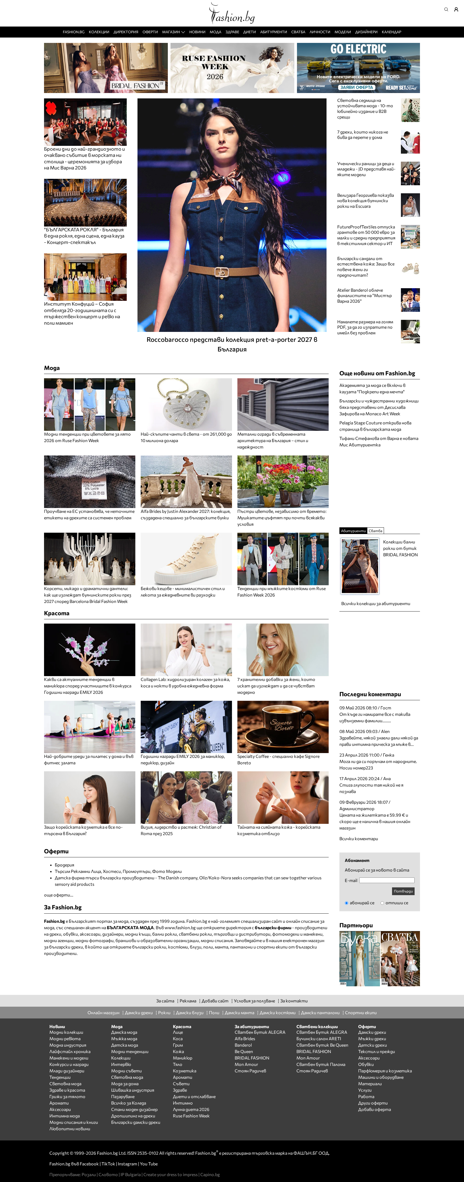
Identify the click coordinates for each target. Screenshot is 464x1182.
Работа (366, 1096)
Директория (126, 31)
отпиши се (396, 902)
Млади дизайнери (66, 1070)
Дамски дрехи (139, 1012)
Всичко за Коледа (128, 1102)
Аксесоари (60, 1109)
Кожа (178, 1051)
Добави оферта (374, 1109)
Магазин (171, 31)
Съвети (181, 1083)
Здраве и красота (67, 1089)
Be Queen (244, 1051)
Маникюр (182, 1057)
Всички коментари (358, 838)
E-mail (351, 880)
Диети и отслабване (194, 1096)
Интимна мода (64, 1115)
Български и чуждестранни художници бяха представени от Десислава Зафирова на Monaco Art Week (379, 407)
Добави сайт (215, 1000)
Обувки (366, 1064)
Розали (89, 1174)
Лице (178, 1032)
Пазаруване (123, 1096)
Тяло (177, 1064)
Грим (178, 1044)
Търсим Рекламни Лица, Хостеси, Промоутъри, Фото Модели (118, 871)
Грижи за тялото (67, 1096)
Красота (57, 613)
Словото (108, 1174)
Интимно (183, 1102)
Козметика (184, 1070)
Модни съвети (126, 1070)
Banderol (243, 1044)
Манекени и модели (68, 1057)
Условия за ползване (254, 1000)
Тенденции (60, 1077)
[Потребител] (458, 9)
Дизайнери (366, 31)
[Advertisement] (379, 486)
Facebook (89, 1163)
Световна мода (65, 1083)
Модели (343, 31)
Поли (214, 1012)
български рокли (149, 946)
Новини (197, 31)
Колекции (99, 31)
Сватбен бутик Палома (320, 1064)
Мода (215, 31)
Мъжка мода (124, 1038)
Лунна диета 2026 (191, 1109)
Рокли (164, 1012)
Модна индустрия (67, 1044)
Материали (370, 1083)
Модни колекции (66, 1032)
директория (238, 927)
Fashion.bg (74, 31)
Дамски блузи (190, 1012)
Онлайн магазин (103, 1012)
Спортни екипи (361, 1012)
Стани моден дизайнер (134, 1109)
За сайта (165, 1000)
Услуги (365, 1089)
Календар (391, 31)
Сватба (298, 31)
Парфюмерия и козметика (385, 1070)
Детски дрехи (372, 1044)
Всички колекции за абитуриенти (375, 603)
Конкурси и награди (69, 1064)
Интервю (121, 1064)
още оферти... (58, 894)
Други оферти (373, 1102)
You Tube (149, 1163)
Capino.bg (210, 1174)
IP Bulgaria (131, 1174)
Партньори (356, 925)
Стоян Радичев (250, 1070)
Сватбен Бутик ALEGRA (260, 1032)
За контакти (294, 1000)
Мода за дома (125, 1083)
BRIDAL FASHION (252, 1057)
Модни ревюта (65, 1038)
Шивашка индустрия (132, 1089)
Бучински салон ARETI (318, 1038)
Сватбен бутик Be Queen (322, 1044)
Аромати (59, 1102)
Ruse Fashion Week (191, 1115)
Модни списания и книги (73, 1122)
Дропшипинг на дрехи (133, 1115)
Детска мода (124, 1044)
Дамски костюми (278, 1012)
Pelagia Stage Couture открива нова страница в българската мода (375, 426)
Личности (320, 31)
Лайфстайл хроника (69, 1051)
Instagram (127, 1163)
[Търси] (448, 9)
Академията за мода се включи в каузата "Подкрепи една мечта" (372, 388)
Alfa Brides (245, 1038)
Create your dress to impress (170, 1174)
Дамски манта (239, 1012)
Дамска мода (124, 1032)
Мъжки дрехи (372, 1038)
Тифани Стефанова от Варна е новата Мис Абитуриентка (378, 441)
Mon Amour (246, 1064)
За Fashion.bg (63, 907)
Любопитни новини (69, 1128)
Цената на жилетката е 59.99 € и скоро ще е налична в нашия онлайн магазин (374, 821)
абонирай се (361, 902)
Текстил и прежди (376, 1051)
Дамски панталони (320, 1012)
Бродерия (64, 864)
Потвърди (403, 891)
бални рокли (164, 933)
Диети (249, 31)
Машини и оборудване (381, 1077)
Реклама (188, 1000)
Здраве (232, 31)
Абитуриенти (273, 31)
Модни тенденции (129, 1051)
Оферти (150, 31)
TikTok (108, 1163)
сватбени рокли (195, 933)
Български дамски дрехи (135, 1122)
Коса (178, 1038)
